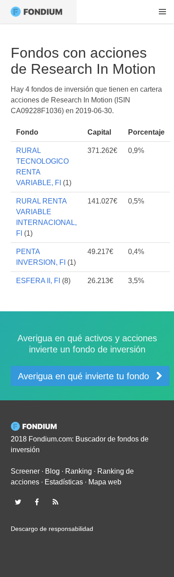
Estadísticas (64, 482)
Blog (52, 471)
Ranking (78, 471)
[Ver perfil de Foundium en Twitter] (18, 502)
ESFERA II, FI (38, 280)
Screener (25, 471)
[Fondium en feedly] (56, 502)
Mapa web (104, 482)
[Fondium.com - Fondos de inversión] (38, 11)
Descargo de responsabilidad (52, 528)
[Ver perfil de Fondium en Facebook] (36, 502)
